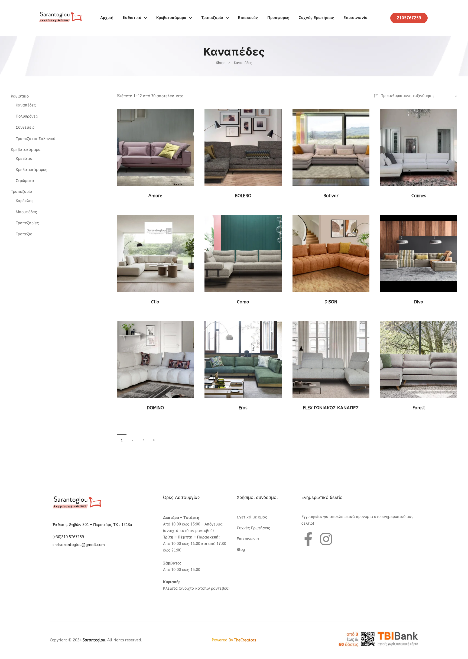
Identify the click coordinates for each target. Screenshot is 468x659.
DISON (330, 301)
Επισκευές (248, 17)
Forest (418, 407)
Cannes (418, 195)
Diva (418, 301)
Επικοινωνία (355, 17)
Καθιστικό (132, 17)
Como (243, 301)
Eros (243, 407)
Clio (155, 301)
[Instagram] (326, 539)
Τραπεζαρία (212, 17)
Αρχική (106, 17)
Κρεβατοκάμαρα (171, 17)
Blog (241, 549)
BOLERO (243, 195)
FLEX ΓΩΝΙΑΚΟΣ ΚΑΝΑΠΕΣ (331, 407)
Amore (155, 195)
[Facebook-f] (308, 539)
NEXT (154, 440)
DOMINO (155, 407)
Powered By (234, 640)
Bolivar (330, 195)
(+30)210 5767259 (68, 537)
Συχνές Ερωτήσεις (316, 17)
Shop (220, 63)
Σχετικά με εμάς (252, 517)
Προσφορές (278, 17)
